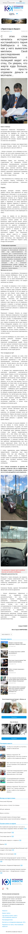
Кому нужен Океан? (5, 832)
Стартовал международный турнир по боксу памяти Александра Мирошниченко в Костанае (17, 772)
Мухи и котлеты (4, 813)
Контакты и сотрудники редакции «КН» (14, 922)
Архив (11, 31)
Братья (2, 844)
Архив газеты (6, 913)
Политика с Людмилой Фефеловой (10, 865)
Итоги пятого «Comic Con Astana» (10, 805)
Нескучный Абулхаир (6, 801)
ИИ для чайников (5, 809)
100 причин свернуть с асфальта (9, 840)
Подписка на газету (20, 2)
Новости (4, 910)
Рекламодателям (7, 919)
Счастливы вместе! (5, 836)
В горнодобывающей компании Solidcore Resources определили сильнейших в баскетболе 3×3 (16, 780)
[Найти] (21, 1)
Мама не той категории (7, 854)
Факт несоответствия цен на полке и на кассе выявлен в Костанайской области (17, 764)
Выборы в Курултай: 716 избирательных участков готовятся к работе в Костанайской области (17, 756)
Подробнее (14, 717)
